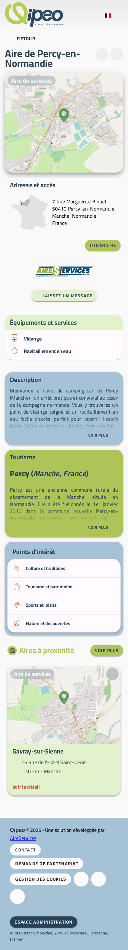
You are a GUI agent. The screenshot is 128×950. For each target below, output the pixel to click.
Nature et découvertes (48, 623)
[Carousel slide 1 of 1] (64, 165)
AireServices (23, 838)
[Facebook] (81, 879)
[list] (64, 345)
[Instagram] (98, 879)
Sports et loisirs (41, 604)
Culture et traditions (45, 568)
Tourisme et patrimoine (49, 586)
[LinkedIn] (17, 896)
